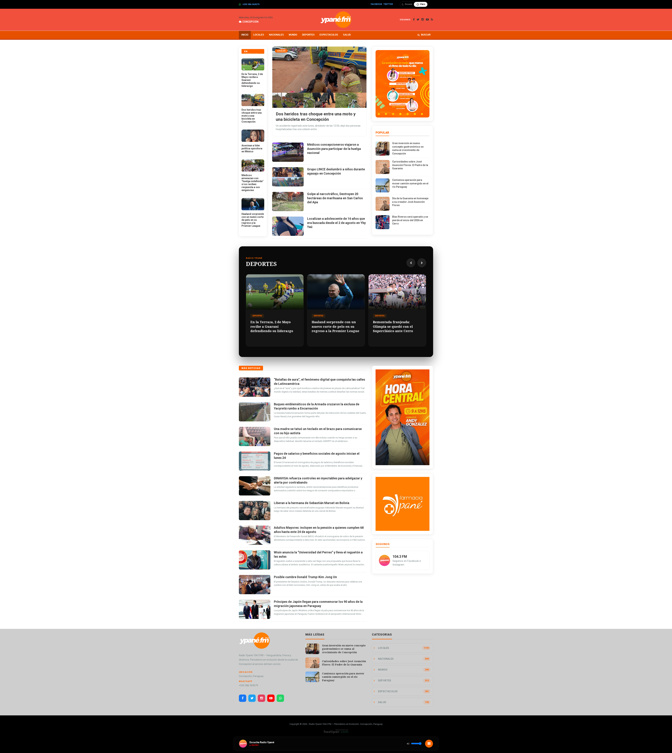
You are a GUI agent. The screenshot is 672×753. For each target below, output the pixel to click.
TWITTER (388, 4)
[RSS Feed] (432, 20)
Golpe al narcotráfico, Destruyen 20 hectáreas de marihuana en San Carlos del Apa (335, 198)
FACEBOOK (376, 4)
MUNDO (293, 34)
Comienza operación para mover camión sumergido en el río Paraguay (410, 183)
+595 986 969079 (250, 4)
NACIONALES (276, 34)
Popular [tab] (382, 132)
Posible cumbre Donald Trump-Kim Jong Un (305, 577)
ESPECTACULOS (329, 34)
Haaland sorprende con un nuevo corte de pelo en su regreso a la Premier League (252, 220)
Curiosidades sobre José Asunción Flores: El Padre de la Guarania (410, 165)
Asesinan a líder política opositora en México (251, 148)
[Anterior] (411, 262)
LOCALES (258, 34)
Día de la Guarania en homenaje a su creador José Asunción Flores (410, 202)
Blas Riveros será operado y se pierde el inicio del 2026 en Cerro (410, 220)
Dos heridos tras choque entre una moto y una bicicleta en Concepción (251, 115)
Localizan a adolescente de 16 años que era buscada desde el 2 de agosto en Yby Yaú (336, 223)
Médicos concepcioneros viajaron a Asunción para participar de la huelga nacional (334, 149)
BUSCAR (425, 34)
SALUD (347, 34)
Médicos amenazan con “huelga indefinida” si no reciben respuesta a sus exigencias (252, 183)
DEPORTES (308, 34)
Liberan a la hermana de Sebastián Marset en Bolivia (311, 503)
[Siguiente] (421, 262)
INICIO (244, 34)
